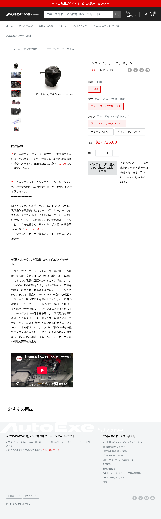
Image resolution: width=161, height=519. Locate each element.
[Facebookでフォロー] (134, 498)
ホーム (9, 26)
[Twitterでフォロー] (140, 498)
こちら (63, 163)
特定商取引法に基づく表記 (115, 451)
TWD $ (28, 496)
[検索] (117, 14)
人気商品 (63, 26)
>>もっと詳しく (35, 229)
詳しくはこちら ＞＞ (52, 450)
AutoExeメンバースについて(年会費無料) (122, 473)
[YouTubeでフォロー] (152, 498)
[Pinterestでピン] (135, 70)
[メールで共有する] (147, 70)
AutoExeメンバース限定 (19, 35)
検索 (105, 482)
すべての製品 (30, 49)
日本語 (11, 496)
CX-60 (91, 70)
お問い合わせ (109, 469)
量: (89, 153)
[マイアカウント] (145, 14)
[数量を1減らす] (99, 153)
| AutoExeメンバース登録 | (106, 26)
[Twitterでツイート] (141, 70)
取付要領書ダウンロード (114, 446)
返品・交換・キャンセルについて (118, 460)
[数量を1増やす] (116, 153)
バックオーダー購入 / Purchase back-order (102, 168)
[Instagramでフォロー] (146, 498)
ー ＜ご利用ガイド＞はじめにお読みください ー (80, 3)
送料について (80, 26)
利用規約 (107, 464)
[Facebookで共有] (130, 70)
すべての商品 (26, 26)
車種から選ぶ (46, 26)
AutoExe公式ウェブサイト (115, 477)
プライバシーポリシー (113, 455)
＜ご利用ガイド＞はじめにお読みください (122, 442)
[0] (152, 14)
